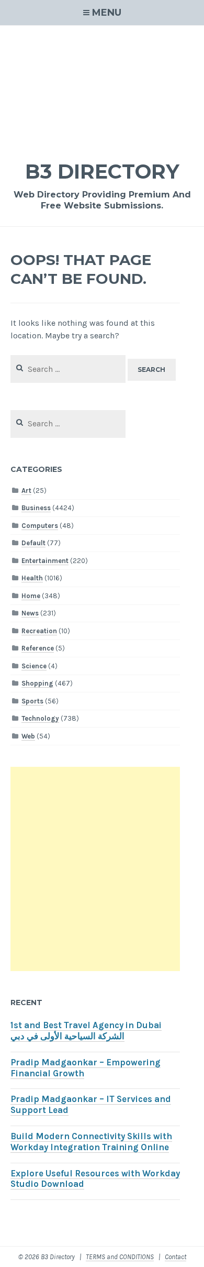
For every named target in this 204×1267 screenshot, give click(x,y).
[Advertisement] (102, 86)
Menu (106, 12)
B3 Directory (102, 171)
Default (33, 543)
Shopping (37, 683)
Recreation (39, 631)
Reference (37, 648)
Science (34, 666)
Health (32, 578)
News (30, 613)
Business (36, 508)
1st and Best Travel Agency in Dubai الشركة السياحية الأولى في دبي (86, 1030)
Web (28, 736)
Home (30, 596)
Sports (32, 701)
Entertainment (45, 561)
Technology (40, 718)
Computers (39, 526)
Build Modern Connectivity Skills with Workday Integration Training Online (91, 1141)
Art (26, 490)
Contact (175, 1257)
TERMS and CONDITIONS (120, 1257)
